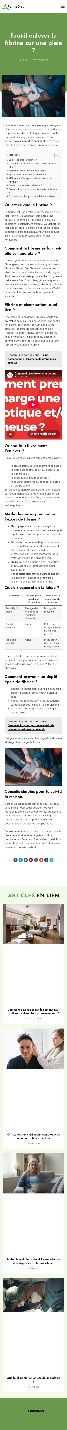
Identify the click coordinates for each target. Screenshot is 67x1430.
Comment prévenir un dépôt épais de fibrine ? (33, 191)
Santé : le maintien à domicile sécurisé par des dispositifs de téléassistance (33, 1261)
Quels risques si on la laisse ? (25, 185)
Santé (25, 60)
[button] (62, 6)
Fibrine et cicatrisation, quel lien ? (28, 170)
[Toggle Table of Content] (55, 155)
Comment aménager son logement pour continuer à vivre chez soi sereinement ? (33, 1011)
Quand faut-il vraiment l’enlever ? (27, 174)
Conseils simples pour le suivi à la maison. (32, 196)
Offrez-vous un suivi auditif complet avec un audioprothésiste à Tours (33, 1136)
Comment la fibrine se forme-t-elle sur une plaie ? (32, 165)
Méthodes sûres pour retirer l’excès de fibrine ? (30, 180)
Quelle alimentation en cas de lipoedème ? (33, 1379)
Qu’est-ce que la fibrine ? (22, 159)
